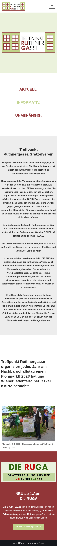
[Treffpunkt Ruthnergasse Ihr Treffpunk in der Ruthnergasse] (13, 6)
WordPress (39, 543)
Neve (15, 543)
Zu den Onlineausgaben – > (28, 527)
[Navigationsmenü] (52, 6)
